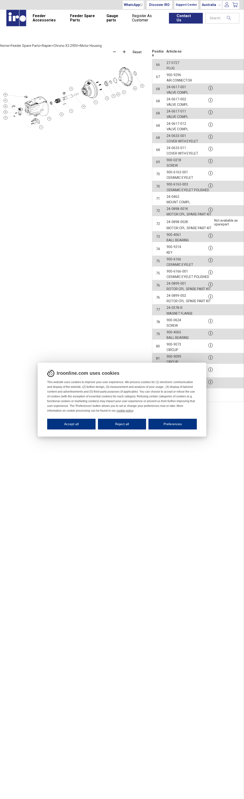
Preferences (172, 424)
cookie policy (125, 410)
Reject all (122, 424)
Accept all (71, 424)
